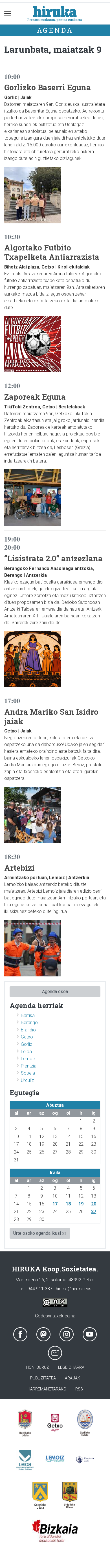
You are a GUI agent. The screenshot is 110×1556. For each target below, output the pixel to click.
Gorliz (26, 1044)
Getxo (27, 1037)
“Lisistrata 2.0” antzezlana (53, 558)
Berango (29, 1022)
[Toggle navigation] (8, 13)
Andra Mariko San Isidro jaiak (51, 716)
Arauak (72, 1378)
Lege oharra (71, 1367)
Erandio (28, 1030)
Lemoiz (28, 1058)
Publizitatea (43, 1378)
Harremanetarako (46, 1389)
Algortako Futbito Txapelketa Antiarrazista (51, 252)
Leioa (26, 1051)
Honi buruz (37, 1367)
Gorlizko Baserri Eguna (47, 87)
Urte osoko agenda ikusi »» (40, 1233)
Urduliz (27, 1080)
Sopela (28, 1073)
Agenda (55, 30)
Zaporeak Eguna (35, 396)
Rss (79, 1389)
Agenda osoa (55, 991)
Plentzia (28, 1066)
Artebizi (19, 867)
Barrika (28, 1015)
